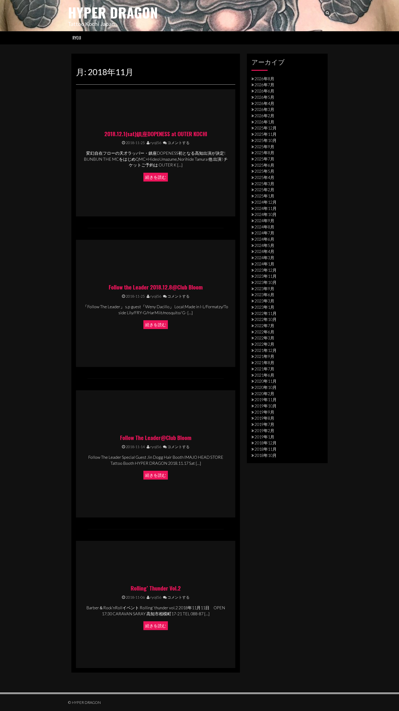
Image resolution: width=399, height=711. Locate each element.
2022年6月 (264, 331)
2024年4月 (264, 251)
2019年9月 (264, 412)
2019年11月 (265, 399)
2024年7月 (264, 232)
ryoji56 (155, 142)
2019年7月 (264, 424)
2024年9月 (264, 220)
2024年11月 (265, 208)
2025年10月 (265, 140)
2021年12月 (265, 350)
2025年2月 (264, 189)
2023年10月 (265, 282)
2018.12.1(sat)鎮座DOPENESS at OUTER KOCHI (155, 133)
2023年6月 (264, 294)
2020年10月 (265, 387)
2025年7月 (264, 158)
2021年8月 (264, 362)
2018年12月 (265, 442)
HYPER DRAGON (113, 12)
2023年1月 (264, 307)
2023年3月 (264, 300)
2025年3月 (264, 183)
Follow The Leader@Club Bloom (155, 437)
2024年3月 (264, 257)
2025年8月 (264, 152)
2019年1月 (264, 436)
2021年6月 (264, 375)
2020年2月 (264, 393)
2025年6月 (264, 165)
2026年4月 (264, 103)
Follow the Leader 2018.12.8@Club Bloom (156, 287)
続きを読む (155, 177)
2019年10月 (265, 405)
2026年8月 (264, 78)
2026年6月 (264, 90)
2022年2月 (264, 344)
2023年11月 (265, 276)
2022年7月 (264, 325)
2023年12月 (265, 270)
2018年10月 (265, 455)
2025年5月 (264, 171)
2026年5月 (264, 97)
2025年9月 (264, 146)
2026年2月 (264, 115)
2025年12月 (265, 127)
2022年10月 (265, 319)
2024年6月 (264, 239)
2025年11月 (265, 134)
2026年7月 (264, 84)
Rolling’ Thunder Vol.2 (156, 588)
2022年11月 (265, 313)
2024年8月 (264, 226)
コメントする (178, 142)
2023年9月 (264, 288)
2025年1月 (264, 195)
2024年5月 (264, 245)
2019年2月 (264, 430)
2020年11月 (265, 381)
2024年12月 (265, 202)
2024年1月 (264, 263)
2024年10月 (265, 214)
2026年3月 (264, 109)
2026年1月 (264, 121)
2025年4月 (264, 177)
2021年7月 (264, 368)
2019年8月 (264, 418)
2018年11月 (265, 449)
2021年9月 (264, 356)
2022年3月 (264, 337)
